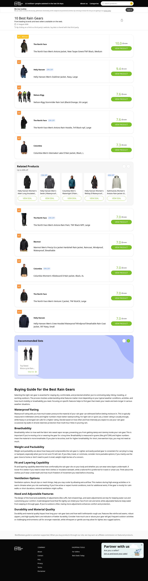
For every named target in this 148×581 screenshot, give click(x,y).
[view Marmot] (24, 244)
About (40, 552)
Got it (129, 10)
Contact (40, 556)
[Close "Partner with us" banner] (141, 545)
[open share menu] (122, 20)
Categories (94, 3)
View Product (121, 48)
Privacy (40, 563)
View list (31, 372)
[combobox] (117, 3)
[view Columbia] (24, 147)
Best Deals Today (78, 556)
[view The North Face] (24, 46)
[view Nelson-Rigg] (24, 96)
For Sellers (76, 552)
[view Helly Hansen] (24, 71)
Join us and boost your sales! (115, 553)
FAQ (39, 559)
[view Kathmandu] (116, 182)
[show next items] (128, 341)
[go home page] (18, 3)
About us (84, 3)
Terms (40, 567)
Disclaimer (41, 571)
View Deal (27, 198)
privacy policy (107, 11)
